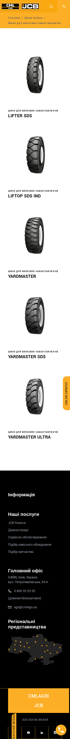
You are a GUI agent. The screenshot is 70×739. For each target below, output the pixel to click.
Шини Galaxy (34, 17)
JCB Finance (17, 523)
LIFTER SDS (20, 116)
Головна (14, 17)
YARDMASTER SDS (27, 357)
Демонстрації (18, 530)
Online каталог (66, 393)
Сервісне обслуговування (27, 537)
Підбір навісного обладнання (29, 544)
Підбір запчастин (21, 552)
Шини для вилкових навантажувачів (33, 111)
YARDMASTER (22, 276)
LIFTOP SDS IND (24, 196)
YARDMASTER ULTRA (29, 437)
